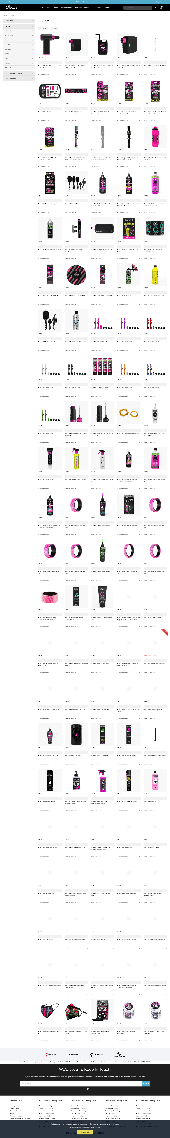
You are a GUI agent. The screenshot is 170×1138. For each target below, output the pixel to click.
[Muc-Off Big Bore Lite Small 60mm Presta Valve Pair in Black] (129, 136)
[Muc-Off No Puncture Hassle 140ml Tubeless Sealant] (76, 872)
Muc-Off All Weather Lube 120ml (48, 755)
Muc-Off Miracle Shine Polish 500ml (75, 341)
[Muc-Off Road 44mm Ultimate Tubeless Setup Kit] (102, 90)
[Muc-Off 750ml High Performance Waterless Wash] (129, 642)
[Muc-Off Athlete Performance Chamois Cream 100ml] (76, 596)
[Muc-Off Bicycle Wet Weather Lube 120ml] (129, 688)
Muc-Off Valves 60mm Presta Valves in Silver (155, 67)
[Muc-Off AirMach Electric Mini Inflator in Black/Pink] (129, 44)
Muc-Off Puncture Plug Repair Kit (101, 663)
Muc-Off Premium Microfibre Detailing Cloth (100, 1032)
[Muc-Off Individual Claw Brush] (129, 872)
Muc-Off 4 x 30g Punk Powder (100, 387)
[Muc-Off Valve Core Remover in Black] (50, 964)
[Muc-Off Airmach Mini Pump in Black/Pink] (76, 228)
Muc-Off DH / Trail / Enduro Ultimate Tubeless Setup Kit (155, 113)
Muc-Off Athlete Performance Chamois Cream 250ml (153, 250)
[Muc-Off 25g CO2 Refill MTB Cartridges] (129, 1010)
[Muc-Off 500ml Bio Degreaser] (155, 688)
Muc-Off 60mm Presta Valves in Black (155, 755)
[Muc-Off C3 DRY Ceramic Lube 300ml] (50, 228)
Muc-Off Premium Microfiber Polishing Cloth (152, 894)
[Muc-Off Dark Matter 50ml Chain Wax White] (76, 642)
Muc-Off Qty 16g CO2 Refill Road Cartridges (154, 1032)
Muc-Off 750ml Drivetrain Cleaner (154, 295)
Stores (152, 2)
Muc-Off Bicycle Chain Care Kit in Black (127, 250)
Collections (107, 7)
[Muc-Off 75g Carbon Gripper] (155, 596)
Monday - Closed (141, 1106)
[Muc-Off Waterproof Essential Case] (102, 228)
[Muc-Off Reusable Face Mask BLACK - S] (155, 964)
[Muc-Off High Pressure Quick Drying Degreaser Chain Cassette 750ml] (129, 596)
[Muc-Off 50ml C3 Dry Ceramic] (102, 734)
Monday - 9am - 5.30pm (78, 1106)
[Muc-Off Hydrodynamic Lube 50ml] (155, 642)
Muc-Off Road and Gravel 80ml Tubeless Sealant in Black (126, 986)
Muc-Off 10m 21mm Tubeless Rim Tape (154, 572)
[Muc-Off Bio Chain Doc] (129, 274)
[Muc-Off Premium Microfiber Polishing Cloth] (155, 872)
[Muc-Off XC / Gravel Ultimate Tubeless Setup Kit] (50, 136)
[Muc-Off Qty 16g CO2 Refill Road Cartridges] (155, 1010)
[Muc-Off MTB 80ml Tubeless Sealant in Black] (102, 964)
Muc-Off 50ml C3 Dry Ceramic (100, 755)
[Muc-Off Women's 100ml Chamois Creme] (102, 596)
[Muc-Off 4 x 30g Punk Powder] (102, 366)
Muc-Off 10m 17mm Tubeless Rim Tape (127, 572)
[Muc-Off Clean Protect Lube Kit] (129, 504)
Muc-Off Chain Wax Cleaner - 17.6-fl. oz (102, 480)
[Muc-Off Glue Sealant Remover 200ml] (102, 872)
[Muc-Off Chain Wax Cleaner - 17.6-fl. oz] (102, 458)
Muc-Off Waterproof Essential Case (102, 249)
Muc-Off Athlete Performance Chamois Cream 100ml (74, 618)
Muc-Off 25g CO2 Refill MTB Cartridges (126, 1032)
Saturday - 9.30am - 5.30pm (47, 1118)
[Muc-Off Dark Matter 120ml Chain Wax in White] (155, 412)
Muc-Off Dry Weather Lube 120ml (75, 709)
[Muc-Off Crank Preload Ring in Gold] (129, 412)
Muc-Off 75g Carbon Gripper (152, 617)
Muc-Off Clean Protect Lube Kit (127, 525)
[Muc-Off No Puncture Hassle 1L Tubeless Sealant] (102, 182)
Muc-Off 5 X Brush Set (71, 204)
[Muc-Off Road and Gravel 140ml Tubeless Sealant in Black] (102, 826)
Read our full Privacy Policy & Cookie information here (85, 1127)
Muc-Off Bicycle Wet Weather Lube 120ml (128, 710)
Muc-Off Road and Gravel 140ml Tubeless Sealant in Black (100, 848)
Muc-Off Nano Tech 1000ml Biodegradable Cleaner (99, 802)
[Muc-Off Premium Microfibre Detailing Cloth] (102, 1010)
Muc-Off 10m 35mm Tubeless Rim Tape (48, 572)
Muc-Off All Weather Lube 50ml (127, 939)
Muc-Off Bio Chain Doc (124, 295)
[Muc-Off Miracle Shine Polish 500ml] (76, 320)
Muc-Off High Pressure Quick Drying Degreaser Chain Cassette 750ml (128, 618)
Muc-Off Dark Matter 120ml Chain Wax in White (154, 434)
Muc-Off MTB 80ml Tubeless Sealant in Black (102, 986)
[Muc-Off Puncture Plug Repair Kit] (102, 642)
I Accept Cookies (85, 1132)
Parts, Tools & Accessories (82, 7)
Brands (99, 7)
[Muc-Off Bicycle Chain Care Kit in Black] (129, 228)
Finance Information (16, 1111)
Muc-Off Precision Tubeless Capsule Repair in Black (102, 434)
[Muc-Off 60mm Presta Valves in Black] (155, 734)
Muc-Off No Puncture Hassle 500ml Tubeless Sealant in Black (49, 526)
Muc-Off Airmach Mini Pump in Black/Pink (74, 250)
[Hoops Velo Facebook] (82, 1089)
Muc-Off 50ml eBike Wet (124, 847)
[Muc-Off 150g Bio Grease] (50, 458)
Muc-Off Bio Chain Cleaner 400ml (75, 847)
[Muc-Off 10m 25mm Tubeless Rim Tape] (76, 550)
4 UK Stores (9, 2)
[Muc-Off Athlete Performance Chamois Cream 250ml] (155, 228)
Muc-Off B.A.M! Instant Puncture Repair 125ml (48, 664)
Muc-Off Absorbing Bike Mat (73, 111)
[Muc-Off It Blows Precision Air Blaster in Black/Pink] (50, 44)
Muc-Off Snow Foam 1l (150, 801)
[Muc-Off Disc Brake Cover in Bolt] (76, 274)
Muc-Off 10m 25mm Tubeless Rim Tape (75, 572)
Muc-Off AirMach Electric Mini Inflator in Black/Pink (128, 67)
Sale (93, 7)
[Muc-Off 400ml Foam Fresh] (50, 872)
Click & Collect (14, 1108)
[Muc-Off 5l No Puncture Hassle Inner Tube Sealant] (102, 44)
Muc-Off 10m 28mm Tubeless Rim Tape (154, 526)
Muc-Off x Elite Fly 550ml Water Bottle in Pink (74, 986)
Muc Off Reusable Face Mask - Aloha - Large (76, 1032)
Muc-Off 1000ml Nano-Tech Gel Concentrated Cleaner (153, 205)
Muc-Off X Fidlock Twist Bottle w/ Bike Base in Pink (155, 159)
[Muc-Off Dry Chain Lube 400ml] (129, 780)
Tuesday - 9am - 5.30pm (46, 1108)
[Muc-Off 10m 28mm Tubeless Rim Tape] (155, 504)
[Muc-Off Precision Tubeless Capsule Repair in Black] (102, 412)
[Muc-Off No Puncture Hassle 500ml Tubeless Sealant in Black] (50, 504)
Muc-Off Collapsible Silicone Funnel (154, 939)
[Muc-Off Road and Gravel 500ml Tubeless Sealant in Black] (129, 458)
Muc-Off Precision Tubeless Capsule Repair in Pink (76, 434)
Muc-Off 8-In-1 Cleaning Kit (46, 111)
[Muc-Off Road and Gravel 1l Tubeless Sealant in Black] (129, 182)
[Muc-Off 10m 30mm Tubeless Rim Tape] (76, 504)
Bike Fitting (82, 2)
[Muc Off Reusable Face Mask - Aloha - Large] (76, 1010)
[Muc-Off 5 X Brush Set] (76, 182)
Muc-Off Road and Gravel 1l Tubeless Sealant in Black (128, 205)
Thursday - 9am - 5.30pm (46, 1113)
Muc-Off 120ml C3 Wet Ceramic (100, 525)
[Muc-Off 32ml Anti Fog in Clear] (50, 826)
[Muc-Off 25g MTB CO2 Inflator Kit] (50, 274)
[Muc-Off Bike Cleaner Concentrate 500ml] (155, 458)
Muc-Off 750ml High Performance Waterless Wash (127, 664)
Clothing (55, 7)
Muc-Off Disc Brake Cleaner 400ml (49, 709)
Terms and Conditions (16, 1116)
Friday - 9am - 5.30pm (45, 1116)
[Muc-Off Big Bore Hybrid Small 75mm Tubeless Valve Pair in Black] (102, 136)
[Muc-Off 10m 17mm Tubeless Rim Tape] (129, 550)
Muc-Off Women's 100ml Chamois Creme (101, 618)
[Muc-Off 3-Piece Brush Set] (50, 320)
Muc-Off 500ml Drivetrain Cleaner (75, 479)
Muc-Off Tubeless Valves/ (99, 341)
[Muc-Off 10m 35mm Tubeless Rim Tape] (50, 550)
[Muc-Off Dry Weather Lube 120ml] (76, 688)
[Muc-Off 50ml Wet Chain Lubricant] (76, 918)
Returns (162, 2)
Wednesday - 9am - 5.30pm (47, 1111)
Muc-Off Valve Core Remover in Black (49, 985)
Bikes (41, 7)
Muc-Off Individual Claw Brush (126, 893)
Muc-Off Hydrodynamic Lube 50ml (154, 663)
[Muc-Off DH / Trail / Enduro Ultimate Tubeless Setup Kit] (155, 90)
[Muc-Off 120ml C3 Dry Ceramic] (102, 550)
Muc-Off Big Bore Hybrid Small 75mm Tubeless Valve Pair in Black (102, 159)
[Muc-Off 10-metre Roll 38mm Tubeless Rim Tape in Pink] (50, 596)
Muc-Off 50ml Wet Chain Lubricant (75, 939)
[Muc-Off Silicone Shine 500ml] (102, 688)
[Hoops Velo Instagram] (88, 1089)
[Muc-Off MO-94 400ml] (50, 918)
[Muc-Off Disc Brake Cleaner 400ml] (50, 688)
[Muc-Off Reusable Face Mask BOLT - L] (50, 1010)
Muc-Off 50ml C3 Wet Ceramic (126, 755)
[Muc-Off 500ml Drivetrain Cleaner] (76, 458)
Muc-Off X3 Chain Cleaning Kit (47, 204)
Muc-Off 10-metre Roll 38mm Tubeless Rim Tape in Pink (47, 618)
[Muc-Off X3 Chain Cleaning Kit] (50, 182)
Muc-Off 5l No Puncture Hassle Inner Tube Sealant (102, 67)
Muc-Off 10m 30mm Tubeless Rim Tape (75, 526)
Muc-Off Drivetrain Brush (151, 847)
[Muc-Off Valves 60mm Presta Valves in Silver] (155, 44)
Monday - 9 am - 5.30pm (46, 1106)
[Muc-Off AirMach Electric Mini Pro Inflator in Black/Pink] (76, 44)
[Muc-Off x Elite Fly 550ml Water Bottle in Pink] (76, 964)
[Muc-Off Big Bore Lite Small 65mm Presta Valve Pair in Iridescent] (76, 136)
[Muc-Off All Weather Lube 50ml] (129, 918)
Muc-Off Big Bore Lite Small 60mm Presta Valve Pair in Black (127, 159)
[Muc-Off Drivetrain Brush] (155, 826)
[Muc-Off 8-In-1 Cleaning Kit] (50, 90)
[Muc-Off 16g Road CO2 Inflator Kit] (102, 274)
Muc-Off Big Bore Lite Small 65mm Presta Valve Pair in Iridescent (75, 159)
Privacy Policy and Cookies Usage (20, 1118)
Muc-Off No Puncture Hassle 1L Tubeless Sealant (100, 205)
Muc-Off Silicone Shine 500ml (100, 709)
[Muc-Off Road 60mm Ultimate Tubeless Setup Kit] (129, 90)
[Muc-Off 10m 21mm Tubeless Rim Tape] (155, 550)
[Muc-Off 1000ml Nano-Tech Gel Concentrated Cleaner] (155, 182)
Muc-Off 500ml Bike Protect (46, 801)
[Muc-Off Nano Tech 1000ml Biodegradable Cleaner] (102, 780)
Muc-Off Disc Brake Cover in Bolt (75, 295)
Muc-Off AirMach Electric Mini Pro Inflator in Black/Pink (75, 67)
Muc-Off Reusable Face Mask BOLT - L (49, 1032)
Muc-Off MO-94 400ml (45, 939)
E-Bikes (48, 7)
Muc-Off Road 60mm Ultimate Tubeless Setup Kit (126, 113)
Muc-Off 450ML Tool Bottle (73, 755)
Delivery (157, 2)
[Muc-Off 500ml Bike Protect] (50, 780)
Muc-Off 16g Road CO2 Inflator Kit (101, 295)
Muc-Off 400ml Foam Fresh (46, 893)
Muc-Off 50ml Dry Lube (98, 939)
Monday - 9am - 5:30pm (112, 1106)
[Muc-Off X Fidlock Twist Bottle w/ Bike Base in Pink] (155, 136)
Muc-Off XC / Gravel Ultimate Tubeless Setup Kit (47, 159)
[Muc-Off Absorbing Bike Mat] (76, 90)
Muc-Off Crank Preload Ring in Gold (128, 433)
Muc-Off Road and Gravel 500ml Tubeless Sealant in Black (127, 480)
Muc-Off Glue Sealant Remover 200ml (100, 894)
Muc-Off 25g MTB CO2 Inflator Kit (48, 295)
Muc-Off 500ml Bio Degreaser (153, 709)
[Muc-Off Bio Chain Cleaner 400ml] (76, 826)
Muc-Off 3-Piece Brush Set (46, 341)
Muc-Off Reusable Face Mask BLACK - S (155, 986)
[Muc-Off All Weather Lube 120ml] (50, 734)
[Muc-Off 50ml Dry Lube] (102, 918)
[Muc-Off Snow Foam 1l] (155, 780)
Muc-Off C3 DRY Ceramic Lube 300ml (49, 249)
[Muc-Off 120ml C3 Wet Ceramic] (102, 504)
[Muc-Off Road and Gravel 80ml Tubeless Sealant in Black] (129, 964)
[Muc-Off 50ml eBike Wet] (129, 826)
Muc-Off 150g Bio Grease (46, 479)
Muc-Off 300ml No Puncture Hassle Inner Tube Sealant (75, 802)
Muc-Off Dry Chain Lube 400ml (127, 801)
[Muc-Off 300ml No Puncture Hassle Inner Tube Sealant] (76, 780)
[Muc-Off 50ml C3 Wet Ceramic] (129, 734)
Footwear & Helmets (66, 7)
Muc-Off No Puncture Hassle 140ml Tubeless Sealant (75, 894)
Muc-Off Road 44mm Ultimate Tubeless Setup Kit (100, 113)
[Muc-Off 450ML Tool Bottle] (76, 734)
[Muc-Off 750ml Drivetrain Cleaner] (155, 274)
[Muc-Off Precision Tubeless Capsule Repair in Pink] (76, 412)
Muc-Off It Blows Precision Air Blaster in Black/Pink (49, 67)
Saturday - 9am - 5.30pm (112, 1118)
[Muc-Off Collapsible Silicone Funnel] (155, 918)
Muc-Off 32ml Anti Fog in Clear (47, 847)
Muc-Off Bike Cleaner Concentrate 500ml (154, 480)
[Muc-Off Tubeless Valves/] (102, 320)
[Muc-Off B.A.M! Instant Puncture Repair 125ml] (50, 642)
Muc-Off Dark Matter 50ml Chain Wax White (76, 664)
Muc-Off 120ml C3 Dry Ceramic (100, 571)
